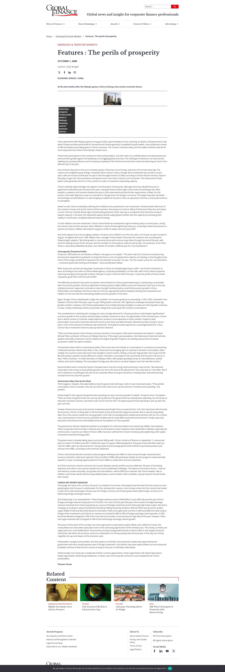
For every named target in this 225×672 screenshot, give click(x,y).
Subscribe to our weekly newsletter (61, 646)
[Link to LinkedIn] (160, 651)
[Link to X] (173, 651)
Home (49, 36)
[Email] (75, 72)
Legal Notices (136, 649)
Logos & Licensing (54, 643)
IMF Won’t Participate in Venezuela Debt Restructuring (161, 610)
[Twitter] (60, 72)
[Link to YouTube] (167, 651)
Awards (114, 24)
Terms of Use (136, 646)
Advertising (170, 24)
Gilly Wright (72, 66)
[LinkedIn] (70, 72)
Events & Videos (141, 24)
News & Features (54, 24)
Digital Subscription (164, 640)
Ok (170, 668)
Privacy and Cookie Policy (138, 641)
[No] (222, 668)
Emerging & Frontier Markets (68, 36)
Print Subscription (164, 636)
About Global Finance (139, 636)
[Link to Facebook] (154, 651)
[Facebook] (65, 72)
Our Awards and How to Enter (59, 636)
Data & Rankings (86, 24)
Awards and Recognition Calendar (61, 639)
